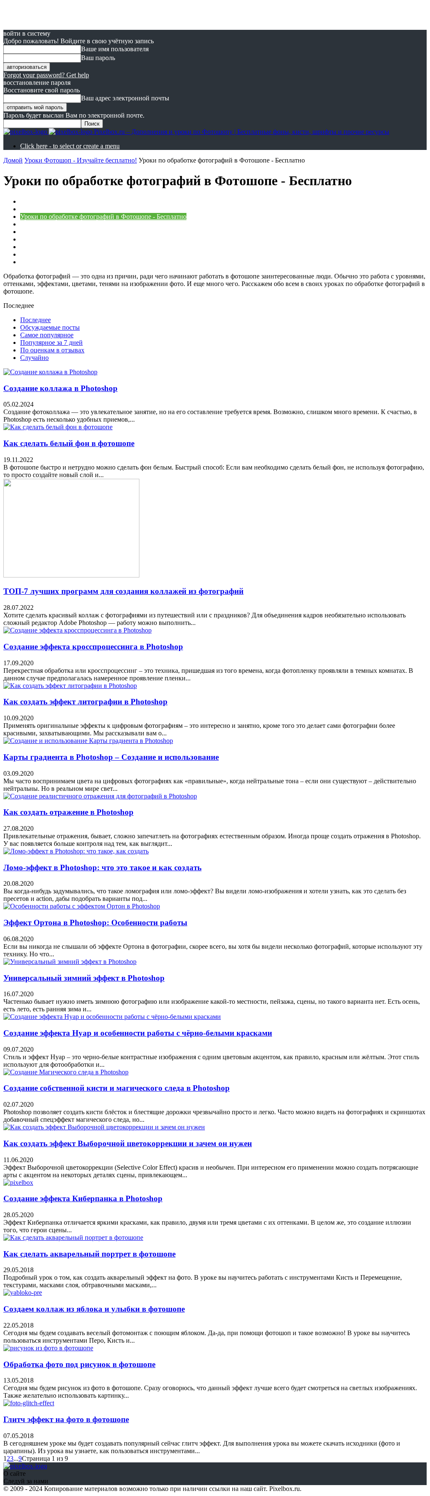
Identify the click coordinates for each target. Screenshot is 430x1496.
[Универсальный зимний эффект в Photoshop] (69, 961)
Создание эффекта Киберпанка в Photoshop (83, 1198)
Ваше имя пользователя (115, 48)
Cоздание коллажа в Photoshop (60, 388)
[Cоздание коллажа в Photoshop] (50, 371)
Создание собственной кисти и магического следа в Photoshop (116, 1088)
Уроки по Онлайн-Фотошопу (62, 224)
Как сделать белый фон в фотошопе (68, 443)
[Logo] (26, 131)
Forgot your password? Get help (46, 75)
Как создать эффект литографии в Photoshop (85, 701)
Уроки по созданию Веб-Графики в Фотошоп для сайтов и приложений (123, 246)
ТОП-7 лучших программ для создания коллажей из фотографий (123, 591)
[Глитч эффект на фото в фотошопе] (28, 1403)
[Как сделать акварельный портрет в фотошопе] (73, 1237)
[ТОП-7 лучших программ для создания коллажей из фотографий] (71, 575)
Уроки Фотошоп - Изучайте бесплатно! (80, 160)
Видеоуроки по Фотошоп (56, 201)
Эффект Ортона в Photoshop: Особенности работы (95, 922)
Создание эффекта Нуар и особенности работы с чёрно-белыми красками (137, 1033)
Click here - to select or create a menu (70, 146)
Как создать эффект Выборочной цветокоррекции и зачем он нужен (127, 1143)
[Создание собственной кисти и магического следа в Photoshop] (65, 1072)
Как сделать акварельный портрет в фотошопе (89, 1253)
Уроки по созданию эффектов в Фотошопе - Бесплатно (99, 254)
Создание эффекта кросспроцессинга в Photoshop (93, 646)
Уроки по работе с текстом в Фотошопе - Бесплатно (94, 231)
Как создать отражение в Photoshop (68, 812)
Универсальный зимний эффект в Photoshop (84, 978)
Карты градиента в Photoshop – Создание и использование (111, 757)
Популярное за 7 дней (51, 342)
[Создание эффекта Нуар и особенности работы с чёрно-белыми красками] (112, 1016)
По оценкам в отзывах (52, 350)
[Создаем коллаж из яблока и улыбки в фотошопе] (22, 1292)
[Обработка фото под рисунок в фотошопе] (48, 1348)
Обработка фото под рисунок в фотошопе (79, 1364)
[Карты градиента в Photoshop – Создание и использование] (88, 740)
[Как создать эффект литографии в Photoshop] (70, 685)
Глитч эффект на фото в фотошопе (66, 1419)
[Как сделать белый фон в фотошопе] (58, 426)
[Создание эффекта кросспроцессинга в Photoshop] (77, 630)
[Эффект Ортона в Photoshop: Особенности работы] (81, 906)
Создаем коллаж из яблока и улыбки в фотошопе (94, 1308)
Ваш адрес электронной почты (125, 98)
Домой (13, 160)
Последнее (35, 319)
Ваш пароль (98, 57)
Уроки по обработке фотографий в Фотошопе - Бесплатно (103, 216)
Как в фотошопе (43, 209)
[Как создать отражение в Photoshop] (100, 796)
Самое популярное (46, 335)
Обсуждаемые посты (50, 327)
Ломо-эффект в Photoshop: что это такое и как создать (102, 867)
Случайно (34, 357)
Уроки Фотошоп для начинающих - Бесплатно (86, 261)
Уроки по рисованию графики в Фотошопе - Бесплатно (99, 239)
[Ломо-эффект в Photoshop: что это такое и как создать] (76, 851)
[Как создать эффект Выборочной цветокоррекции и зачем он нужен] (104, 1127)
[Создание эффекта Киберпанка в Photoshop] (18, 1182)
